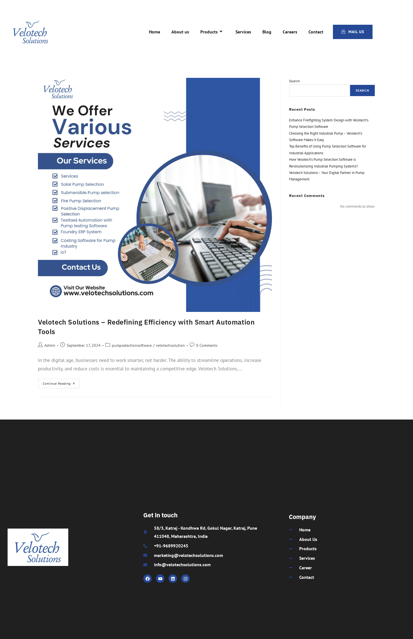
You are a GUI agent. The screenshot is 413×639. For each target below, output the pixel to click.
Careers (290, 32)
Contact (315, 32)
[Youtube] (160, 578)
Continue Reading (61, 382)
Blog (266, 32)
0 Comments (206, 345)
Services (243, 32)
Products (209, 32)
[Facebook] (147, 578)
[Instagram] (185, 578)
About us (180, 32)
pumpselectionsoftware (132, 345)
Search (294, 81)
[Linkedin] (173, 578)
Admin (49, 345)
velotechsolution (170, 345)
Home (154, 32)
